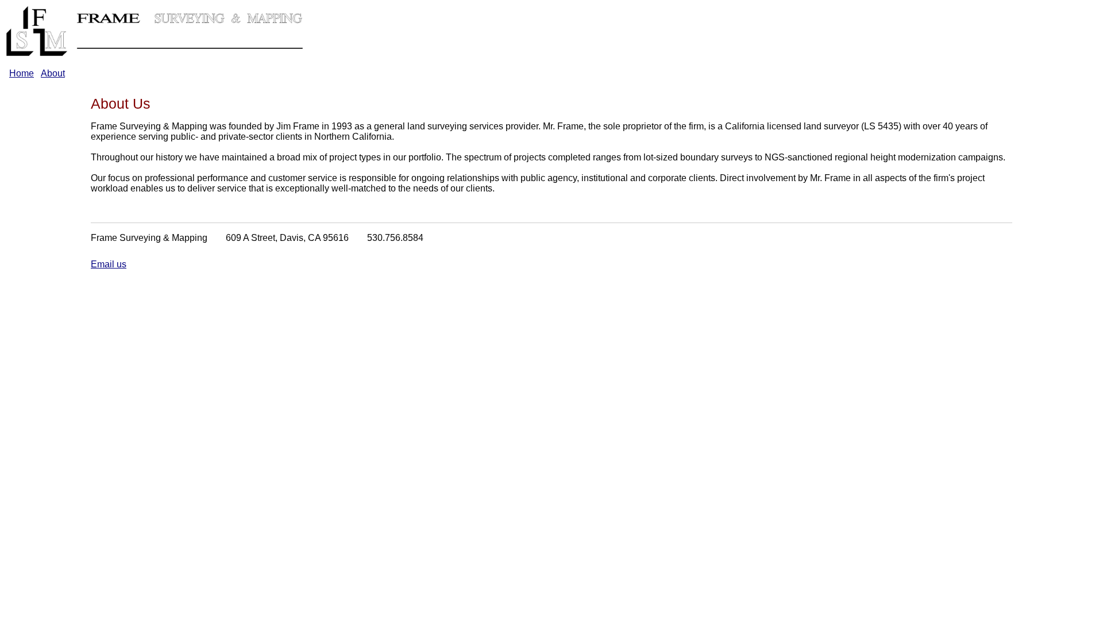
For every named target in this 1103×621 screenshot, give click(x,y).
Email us (108, 264)
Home (21, 73)
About (53, 73)
